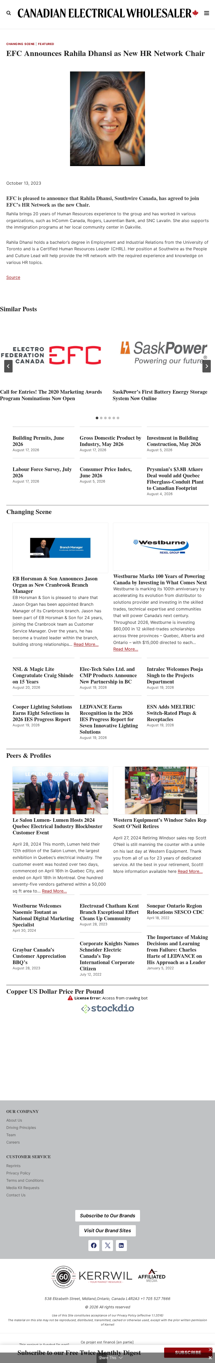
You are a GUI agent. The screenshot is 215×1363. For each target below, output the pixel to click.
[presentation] (51, 353)
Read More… (86, 644)
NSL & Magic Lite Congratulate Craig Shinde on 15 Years (43, 675)
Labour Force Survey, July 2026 (42, 472)
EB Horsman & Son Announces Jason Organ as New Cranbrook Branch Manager (55, 584)
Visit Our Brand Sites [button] (107, 1230)
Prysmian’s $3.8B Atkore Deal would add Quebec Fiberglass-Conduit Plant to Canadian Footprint (175, 478)
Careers (13, 1142)
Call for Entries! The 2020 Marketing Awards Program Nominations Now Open (51, 395)
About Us (14, 1120)
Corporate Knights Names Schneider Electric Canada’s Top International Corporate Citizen (109, 956)
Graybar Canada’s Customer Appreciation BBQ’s (39, 956)
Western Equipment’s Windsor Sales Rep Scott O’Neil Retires (159, 823)
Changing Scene (20, 44)
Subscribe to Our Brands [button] (107, 1215)
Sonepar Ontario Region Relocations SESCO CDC (175, 909)
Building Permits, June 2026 (38, 441)
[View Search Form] (8, 13)
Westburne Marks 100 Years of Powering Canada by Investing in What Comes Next (160, 579)
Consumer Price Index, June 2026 (106, 472)
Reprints (13, 1165)
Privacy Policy (18, 1173)
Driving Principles (21, 1127)
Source (13, 277)
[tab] (97, 418)
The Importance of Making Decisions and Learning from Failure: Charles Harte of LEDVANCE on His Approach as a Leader (177, 949)
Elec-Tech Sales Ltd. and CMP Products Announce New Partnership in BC (108, 675)
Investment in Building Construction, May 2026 (174, 441)
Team (11, 1135)
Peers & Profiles (28, 755)
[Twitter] (107, 1245)
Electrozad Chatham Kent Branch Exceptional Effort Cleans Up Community (109, 912)
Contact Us (15, 1195)
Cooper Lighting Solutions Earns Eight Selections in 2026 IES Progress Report (43, 713)
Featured (46, 44)
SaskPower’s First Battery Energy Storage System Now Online (160, 395)
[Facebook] (93, 1245)
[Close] (210, 1349)
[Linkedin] (121, 1245)
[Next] (206, 366)
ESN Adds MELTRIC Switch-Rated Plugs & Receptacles (172, 713)
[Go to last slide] (8, 366)
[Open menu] (206, 13)
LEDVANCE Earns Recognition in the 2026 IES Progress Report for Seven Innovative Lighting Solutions (109, 719)
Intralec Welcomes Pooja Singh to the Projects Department (175, 675)
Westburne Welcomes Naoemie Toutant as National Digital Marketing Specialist (43, 915)
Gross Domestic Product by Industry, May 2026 (110, 441)
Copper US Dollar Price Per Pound (55, 991)
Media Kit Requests (22, 1187)
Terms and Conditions (25, 1180)
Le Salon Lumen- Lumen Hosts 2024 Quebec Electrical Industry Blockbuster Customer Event (58, 826)
